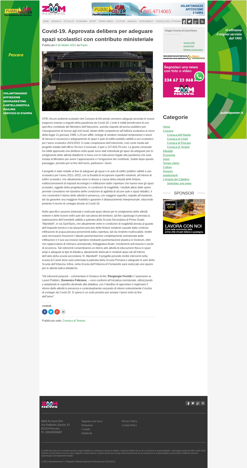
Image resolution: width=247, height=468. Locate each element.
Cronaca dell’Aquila (179, 134)
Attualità (69, 21)
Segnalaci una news (179, 183)
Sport (92, 21)
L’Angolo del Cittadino (168, 21)
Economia (81, 21)
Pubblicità (86, 433)
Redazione (87, 425)
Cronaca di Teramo (74, 320)
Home (46, 21)
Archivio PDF (188, 46)
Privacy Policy (129, 421)
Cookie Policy (129, 425)
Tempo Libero (105, 21)
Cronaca (56, 21)
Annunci (132, 21)
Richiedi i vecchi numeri (193, 50)
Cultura (120, 21)
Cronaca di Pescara (179, 143)
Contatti (85, 429)
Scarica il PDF (189, 43)
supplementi (146, 21)
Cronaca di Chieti (177, 138)
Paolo (84, 45)
